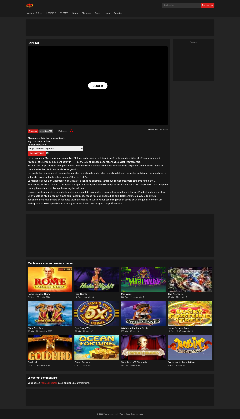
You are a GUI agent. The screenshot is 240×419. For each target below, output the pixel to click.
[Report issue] (71, 131)
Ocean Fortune (82, 362)
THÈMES (64, 13)
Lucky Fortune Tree (178, 328)
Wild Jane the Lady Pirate (134, 328)
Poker (98, 13)
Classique (33, 131)
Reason (37, 144)
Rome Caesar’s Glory (39, 294)
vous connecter (49, 382)
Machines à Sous (34, 13)
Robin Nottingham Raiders (181, 362)
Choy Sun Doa (35, 328)
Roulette (118, 13)
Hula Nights (80, 294)
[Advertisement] (120, 28)
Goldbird (32, 362)
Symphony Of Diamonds (134, 362)
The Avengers (175, 294)
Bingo (75, 13)
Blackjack (86, 13)
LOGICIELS (51, 13)
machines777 (46, 131)
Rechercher (207, 5)
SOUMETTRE (37, 153)
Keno (107, 13)
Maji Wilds (126, 294)
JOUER (98, 86)
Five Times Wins (83, 328)
